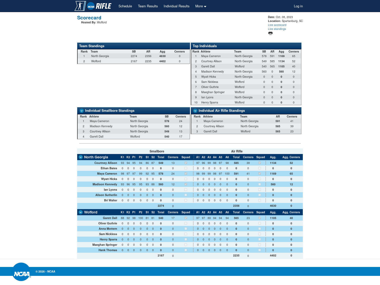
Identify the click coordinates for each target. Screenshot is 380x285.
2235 (236, 255)
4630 (273, 206)
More (199, 6)
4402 (273, 255)
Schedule (125, 6)
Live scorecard (277, 25)
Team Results (148, 6)
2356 (236, 206)
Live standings (277, 29)
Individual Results (176, 6)
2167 (161, 255)
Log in (298, 6)
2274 (161, 206)
